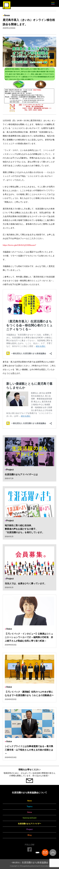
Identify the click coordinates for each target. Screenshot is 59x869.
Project (29, 829)
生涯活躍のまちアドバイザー (29, 824)
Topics (29, 806)
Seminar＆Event (29, 818)
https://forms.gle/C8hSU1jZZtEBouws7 (19, 245)
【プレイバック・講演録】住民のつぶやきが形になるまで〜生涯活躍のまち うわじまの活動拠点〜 (29, 693)
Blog (30, 835)
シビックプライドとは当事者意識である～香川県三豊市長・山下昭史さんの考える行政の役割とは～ (29, 749)
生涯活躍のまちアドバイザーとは (21, 474)
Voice (29, 812)
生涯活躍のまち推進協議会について (29, 792)
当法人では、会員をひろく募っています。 (26, 583)
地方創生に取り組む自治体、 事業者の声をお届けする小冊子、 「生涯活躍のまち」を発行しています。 (24, 529)
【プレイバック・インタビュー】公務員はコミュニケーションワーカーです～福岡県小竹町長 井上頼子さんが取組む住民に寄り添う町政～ (29, 637)
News (29, 801)
